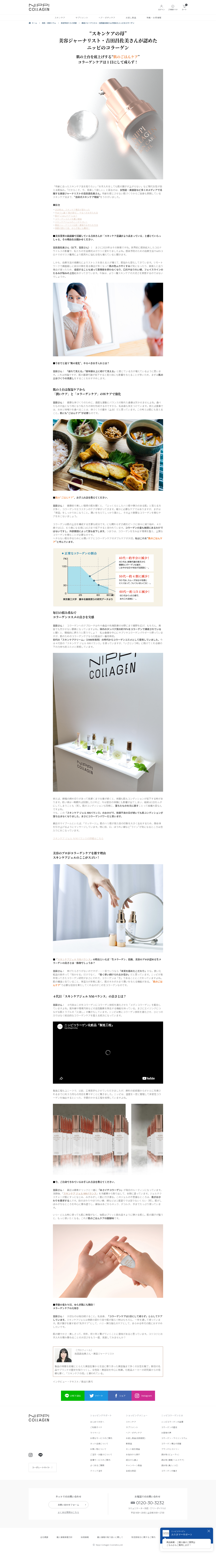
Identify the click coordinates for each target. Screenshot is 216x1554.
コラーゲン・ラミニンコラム (174, 1438)
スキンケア (60, 17)
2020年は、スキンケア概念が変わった (72, 209)
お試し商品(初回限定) (135, 1438)
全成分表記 (131, 1470)
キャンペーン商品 (134, 1465)
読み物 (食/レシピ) (169, 1465)
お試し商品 (131, 17)
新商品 (129, 1443)
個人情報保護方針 (65, 1537)
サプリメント (82, 17)
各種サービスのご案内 (100, 1459)
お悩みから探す (133, 1454)
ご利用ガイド (96, 1427)
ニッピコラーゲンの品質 (172, 1421)
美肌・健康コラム (49, 23)
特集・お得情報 (154, 17)
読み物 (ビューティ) (170, 1454)
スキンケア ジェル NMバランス (79, 1193)
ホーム (34, 23)
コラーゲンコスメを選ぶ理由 (68, 218)
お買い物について (98, 1449)
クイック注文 (96, 1470)
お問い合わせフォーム (68, 1504)
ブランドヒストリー (170, 1449)
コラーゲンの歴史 (169, 1427)
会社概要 (44, 1537)
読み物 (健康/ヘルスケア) (172, 1459)
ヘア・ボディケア (107, 17)
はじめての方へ (97, 1421)
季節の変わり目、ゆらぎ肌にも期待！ (72, 228)
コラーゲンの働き (169, 1470)
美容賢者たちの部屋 (69, 23)
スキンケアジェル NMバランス (74, 959)
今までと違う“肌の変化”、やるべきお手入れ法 (76, 212)
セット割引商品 (133, 1449)
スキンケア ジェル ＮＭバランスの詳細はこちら (78, 838)
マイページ (95, 1432)
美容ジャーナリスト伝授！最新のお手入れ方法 (76, 225)
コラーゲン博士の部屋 (171, 1443)
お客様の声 (166, 1432)
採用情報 (85, 1537)
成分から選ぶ (132, 1459)
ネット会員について (99, 1443)
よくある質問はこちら (68, 1512)
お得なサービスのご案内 (101, 1438)
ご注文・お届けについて (101, 1454)
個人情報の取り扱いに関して (110, 1537)
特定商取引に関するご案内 (143, 1537)
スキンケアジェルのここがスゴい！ (71, 221)
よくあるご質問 (97, 1465)
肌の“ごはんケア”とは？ (66, 215)
